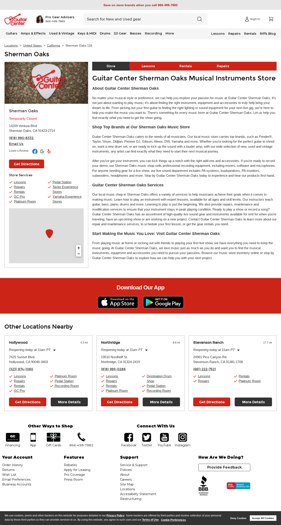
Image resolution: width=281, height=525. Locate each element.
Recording (153, 33)
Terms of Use (150, 519)
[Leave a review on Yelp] (49, 153)
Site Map (127, 484)
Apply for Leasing (77, 470)
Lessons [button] (20, 182)
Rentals (250, 34)
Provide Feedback (224, 467)
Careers (126, 479)
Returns (8, 470)
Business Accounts (16, 484)
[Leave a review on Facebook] (35, 153)
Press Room (73, 479)
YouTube (164, 434)
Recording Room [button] (67, 386)
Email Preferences (16, 479)
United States (32, 45)
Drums (105, 33)
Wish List (9, 475)
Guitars (11, 33)
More (170, 33)
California (53, 45)
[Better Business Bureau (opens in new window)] (203, 486)
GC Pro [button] (19, 196)
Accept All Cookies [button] (263, 518)
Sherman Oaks (26, 54)
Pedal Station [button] (61, 182)
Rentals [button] (19, 192)
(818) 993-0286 (113, 369)
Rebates (70, 465)
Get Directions (26, 164)
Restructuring (130, 499)
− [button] (78, 253)
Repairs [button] (19, 187)
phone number (81, 434)
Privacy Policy (115, 515)
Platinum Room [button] (25, 201)
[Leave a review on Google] (42, 153)
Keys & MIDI (87, 33)
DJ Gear (120, 33)
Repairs (234, 34)
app (33, 434)
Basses (135, 33)
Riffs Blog (268, 34)
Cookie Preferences (173, 519)
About (125, 475)
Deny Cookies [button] (238, 518)
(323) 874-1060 (21, 369)
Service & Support (134, 465)
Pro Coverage (74, 475)
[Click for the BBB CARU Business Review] (238, 485)
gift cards (53, 434)
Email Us (16, 144)
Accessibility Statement (138, 494)
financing (13, 434)
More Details (69, 402)
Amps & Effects (33, 33)
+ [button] (78, 247)
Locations (11, 45)
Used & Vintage (61, 33)
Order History (12, 465)
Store (110, 66)
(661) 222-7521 (204, 369)
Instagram (182, 434)
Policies (126, 470)
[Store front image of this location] (46, 83)
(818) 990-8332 (21, 138)
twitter (146, 434)
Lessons (218, 34)
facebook (128, 434)
